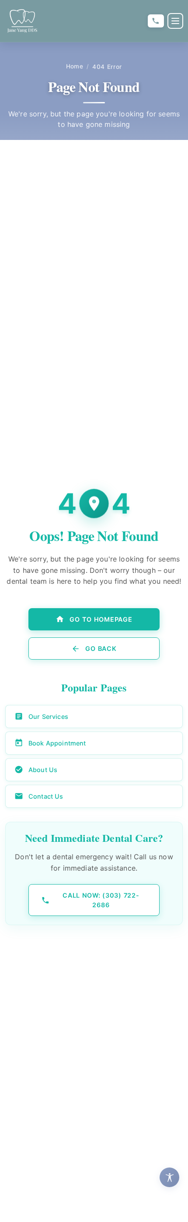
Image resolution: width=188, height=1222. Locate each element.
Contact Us (45, 796)
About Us (42, 769)
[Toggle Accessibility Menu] (169, 1177)
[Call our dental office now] (156, 21)
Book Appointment (57, 743)
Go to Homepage (101, 619)
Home (74, 66)
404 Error (107, 66)
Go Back (100, 648)
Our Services (48, 716)
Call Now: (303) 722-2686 (101, 900)
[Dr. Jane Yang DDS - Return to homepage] (22, 20)
